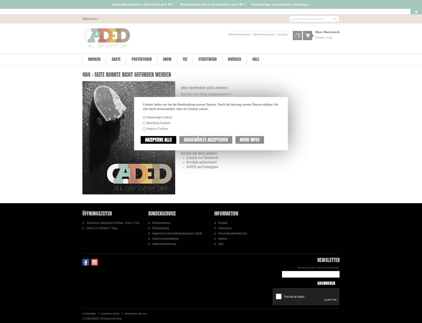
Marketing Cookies (158, 123)
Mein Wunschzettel (263, 34)
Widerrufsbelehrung (164, 244)
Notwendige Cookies (160, 117)
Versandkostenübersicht (232, 233)
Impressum (224, 228)
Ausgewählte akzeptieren (206, 139)
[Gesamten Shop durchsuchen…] (335, 19)
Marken (222, 238)
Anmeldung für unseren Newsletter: (318, 267)
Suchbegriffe (89, 313)
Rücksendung (160, 228)
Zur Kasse (282, 34)
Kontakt (222, 222)
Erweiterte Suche (110, 313)
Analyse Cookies (157, 128)
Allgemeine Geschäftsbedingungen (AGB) (177, 233)
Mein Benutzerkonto (239, 34)
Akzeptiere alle (158, 139)
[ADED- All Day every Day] (106, 38)
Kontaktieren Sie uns (136, 313)
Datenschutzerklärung (165, 238)
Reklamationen (161, 222)
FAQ (220, 244)
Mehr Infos (250, 139)
